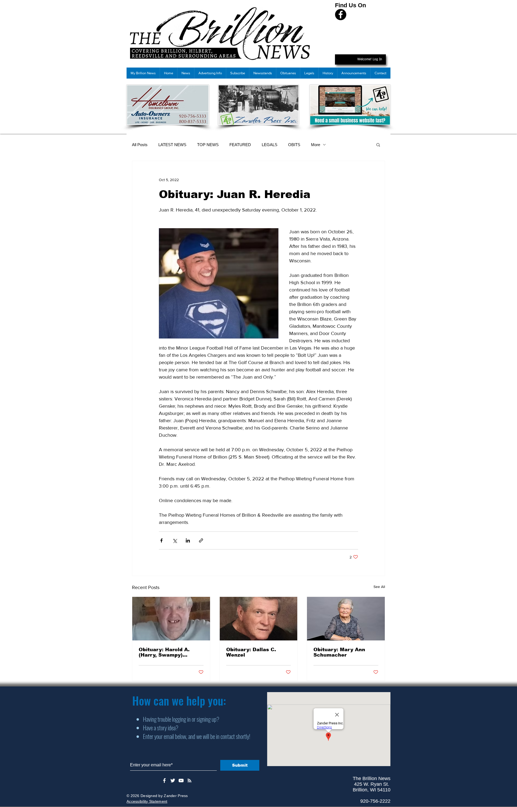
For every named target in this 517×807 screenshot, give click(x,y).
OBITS (294, 144)
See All (379, 586)
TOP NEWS (208, 144)
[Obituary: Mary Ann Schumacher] (346, 618)
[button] (378, 144)
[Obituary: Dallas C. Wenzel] (259, 618)
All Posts (140, 144)
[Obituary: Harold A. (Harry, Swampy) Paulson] (171, 618)
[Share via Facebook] (161, 540)
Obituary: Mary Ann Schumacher (339, 652)
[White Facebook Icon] (164, 780)
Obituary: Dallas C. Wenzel (251, 652)
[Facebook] (340, 14)
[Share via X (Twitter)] (174, 540)
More (315, 144)
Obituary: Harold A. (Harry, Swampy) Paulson (164, 652)
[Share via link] (201, 540)
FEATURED (240, 144)
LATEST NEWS (172, 144)
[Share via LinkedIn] (187, 540)
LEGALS (269, 144)
